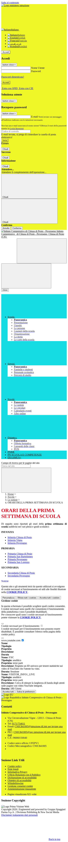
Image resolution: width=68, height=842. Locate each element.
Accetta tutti (50, 598)
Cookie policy (15, 766)
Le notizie (13, 499)
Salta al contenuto (10, 2)
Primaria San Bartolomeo (20, 556)
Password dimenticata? (12, 77)
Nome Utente (38, 68)
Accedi (6, 52)
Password (36, 71)
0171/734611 (18, 723)
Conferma (16, 228)
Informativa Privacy (17, 772)
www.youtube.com (11, 640)
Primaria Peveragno (17, 559)
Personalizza (8, 598)
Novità (11, 497)
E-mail (34, 116)
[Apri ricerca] (42, 250)
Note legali (13, 769)
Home (11, 494)
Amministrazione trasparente (22, 789)
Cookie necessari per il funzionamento (20, 626)
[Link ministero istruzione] (15, 5)
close (5, 290)
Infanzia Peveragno (17, 543)
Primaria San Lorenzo (18, 562)
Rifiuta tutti (27, 598)
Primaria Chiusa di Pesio (20, 553)
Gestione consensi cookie (20, 786)
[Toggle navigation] (26, 275)
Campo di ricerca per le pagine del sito (20, 463)
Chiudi (5, 149)
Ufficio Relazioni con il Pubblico (24, 774)
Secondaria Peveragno (19, 575)
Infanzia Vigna (15, 540)
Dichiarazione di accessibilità (22, 777)
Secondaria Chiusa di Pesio (21, 573)
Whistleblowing (15, 783)
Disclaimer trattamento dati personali (19, 815)
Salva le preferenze (26, 691)
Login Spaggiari (17, 128)
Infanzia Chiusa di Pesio (20, 537)
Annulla (6, 228)
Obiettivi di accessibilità (19, 780)
